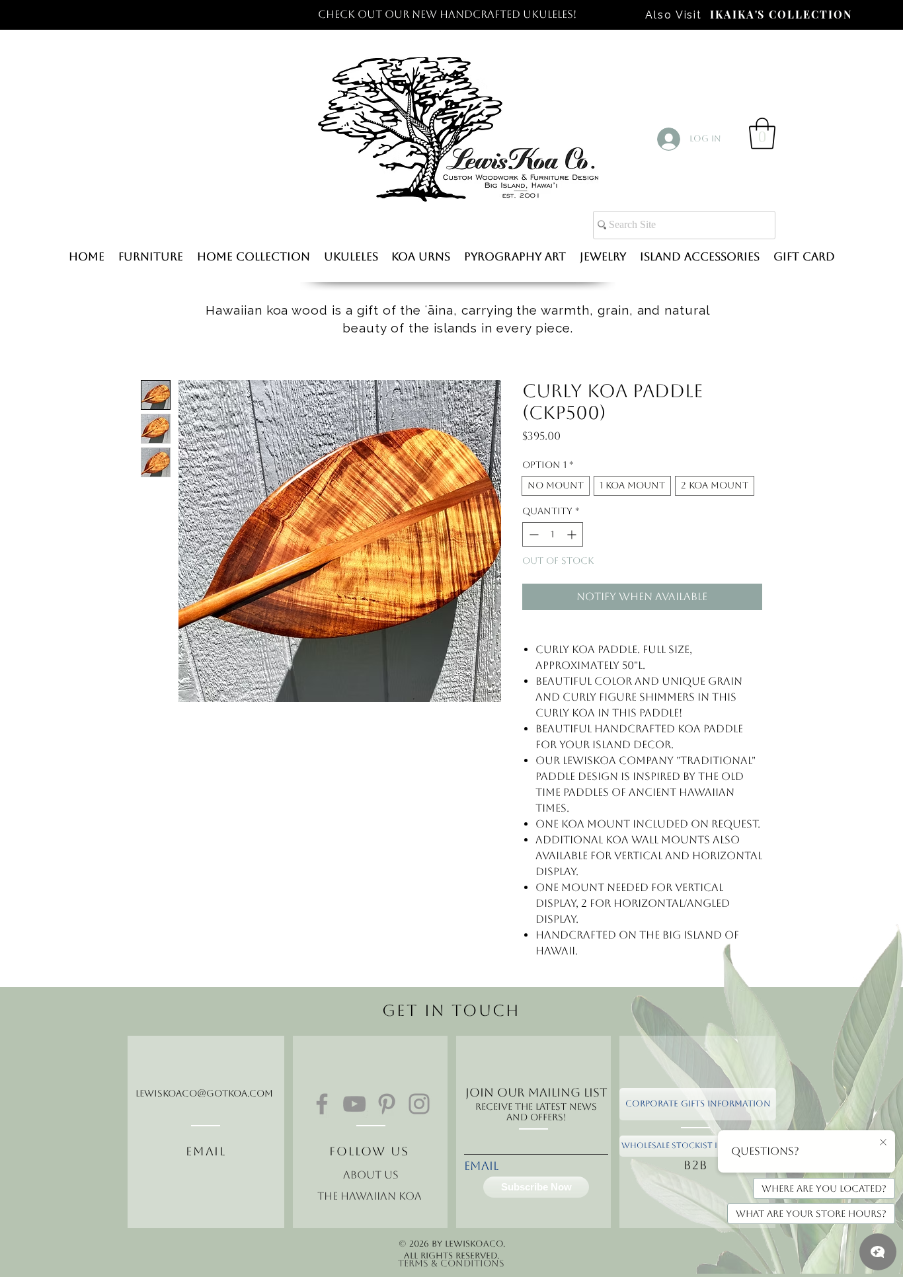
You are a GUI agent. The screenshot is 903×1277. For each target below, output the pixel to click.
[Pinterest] (387, 1104)
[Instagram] (419, 1104)
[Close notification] (883, 1143)
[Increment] (573, 534)
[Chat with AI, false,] (877, 1251)
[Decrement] (532, 534)
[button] (762, 133)
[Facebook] (322, 1104)
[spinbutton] (553, 534)
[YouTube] (354, 1104)
